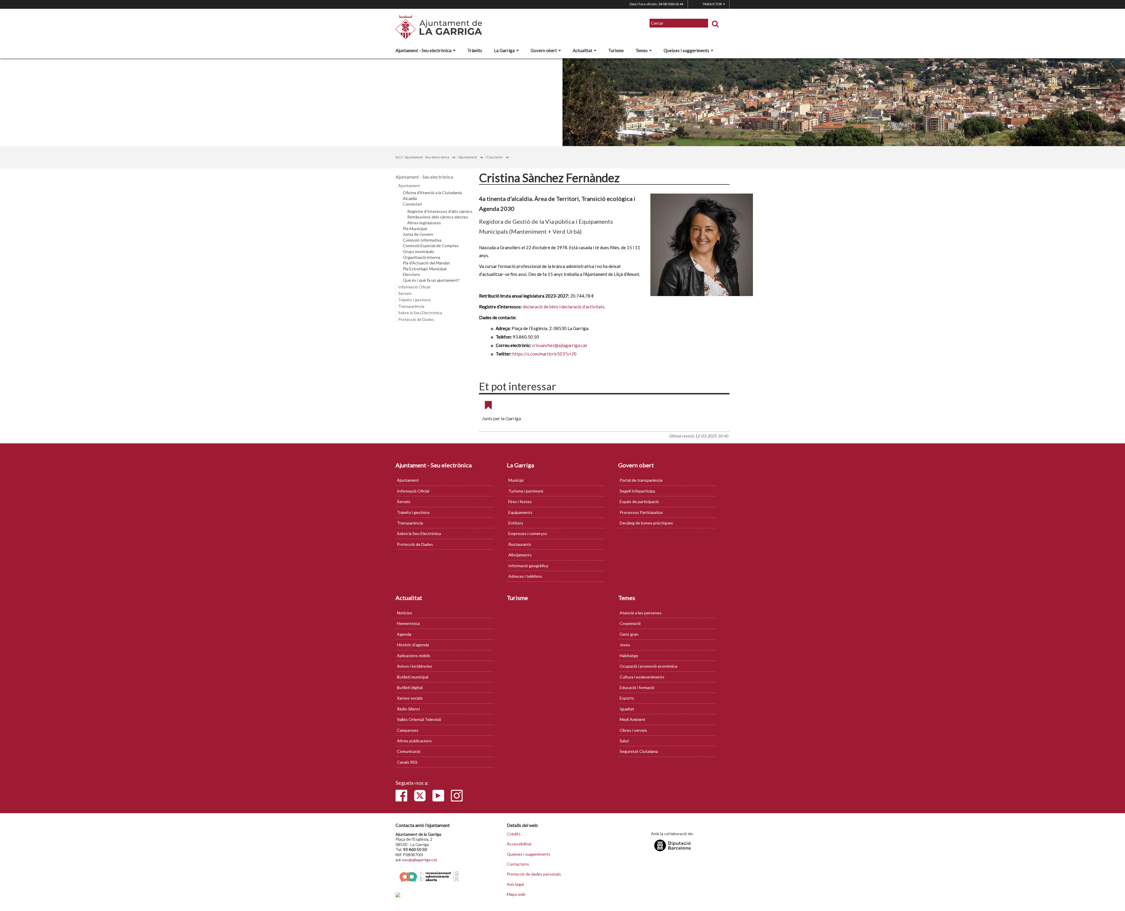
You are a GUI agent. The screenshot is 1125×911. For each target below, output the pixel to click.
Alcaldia (410, 198)
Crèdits (514, 834)
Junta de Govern (418, 234)
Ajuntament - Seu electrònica (423, 50)
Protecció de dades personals (534, 874)
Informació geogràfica (528, 565)
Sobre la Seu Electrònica (420, 312)
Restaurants (519, 544)
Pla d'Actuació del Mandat (426, 263)
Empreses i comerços (527, 533)
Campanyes (407, 730)
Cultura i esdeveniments (642, 676)
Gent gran (629, 634)
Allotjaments (520, 554)
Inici (399, 157)
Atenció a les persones (641, 612)
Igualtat (627, 708)
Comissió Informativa (422, 240)
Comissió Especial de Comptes (431, 245)
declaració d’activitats (582, 306)
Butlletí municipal (412, 676)
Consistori (495, 157)
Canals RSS (407, 762)
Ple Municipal (415, 228)
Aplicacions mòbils (413, 655)
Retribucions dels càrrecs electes (437, 217)
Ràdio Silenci (408, 708)
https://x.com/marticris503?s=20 (544, 353)
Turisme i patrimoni (525, 490)
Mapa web (516, 894)
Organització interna (421, 257)
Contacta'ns (518, 864)
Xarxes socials (410, 697)
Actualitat (582, 50)
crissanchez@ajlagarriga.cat (559, 345)
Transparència (411, 306)
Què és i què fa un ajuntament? (431, 280)
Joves (625, 644)
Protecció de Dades (416, 319)
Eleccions (411, 274)
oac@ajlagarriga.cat (419, 859)
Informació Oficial (414, 286)
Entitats (515, 522)
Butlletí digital (409, 687)
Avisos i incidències (414, 666)
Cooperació (630, 623)
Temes (641, 50)
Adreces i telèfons (525, 576)
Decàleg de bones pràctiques (646, 522)
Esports (627, 697)
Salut (624, 740)
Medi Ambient (632, 719)
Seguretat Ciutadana (639, 751)
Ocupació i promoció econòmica (648, 666)
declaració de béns (540, 306)
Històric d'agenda (413, 644)
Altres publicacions (414, 740)
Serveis (405, 293)
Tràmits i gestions (414, 299)
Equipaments (520, 512)
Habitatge (629, 655)
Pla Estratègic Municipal (424, 268)
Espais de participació (639, 501)
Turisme (616, 50)
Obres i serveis (633, 730)
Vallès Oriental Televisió (419, 719)
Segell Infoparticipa (637, 490)
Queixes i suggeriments (686, 50)
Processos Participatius (641, 512)
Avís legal (515, 884)
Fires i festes (520, 501)
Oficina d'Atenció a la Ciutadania (432, 192)
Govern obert (544, 50)
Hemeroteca (408, 623)
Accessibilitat (519, 844)
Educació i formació (637, 687)
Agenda (404, 634)
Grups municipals (418, 251)
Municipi (516, 480)
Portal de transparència (641, 480)
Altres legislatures (424, 223)
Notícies (404, 612)
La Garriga (504, 50)
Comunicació (408, 751)
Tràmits (474, 50)
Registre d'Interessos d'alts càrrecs (440, 211)
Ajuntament (468, 157)
